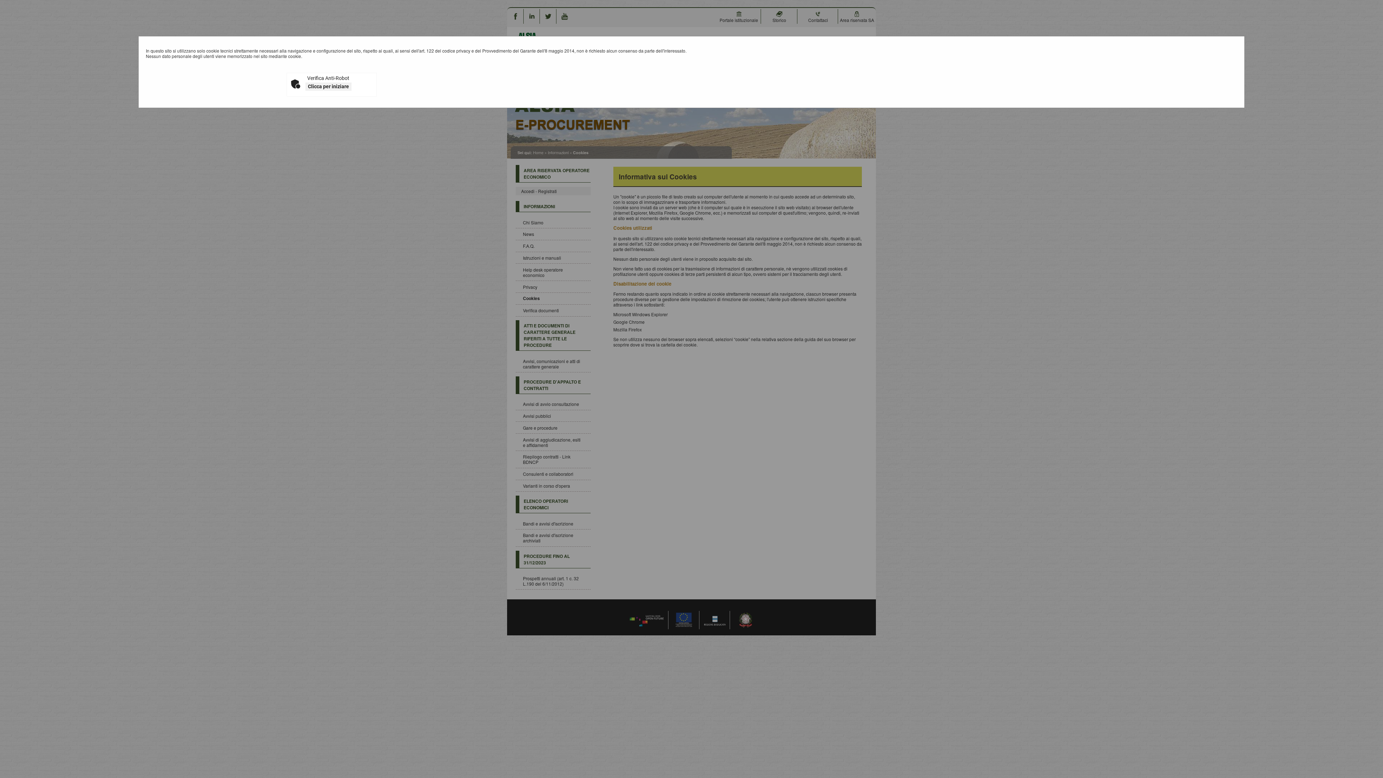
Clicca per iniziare (328, 86)
